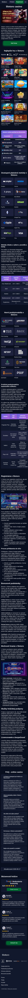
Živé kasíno (10, 54)
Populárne (3, 54)
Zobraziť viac (14, 942)
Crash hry (16, 54)
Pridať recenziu (14, 889)
